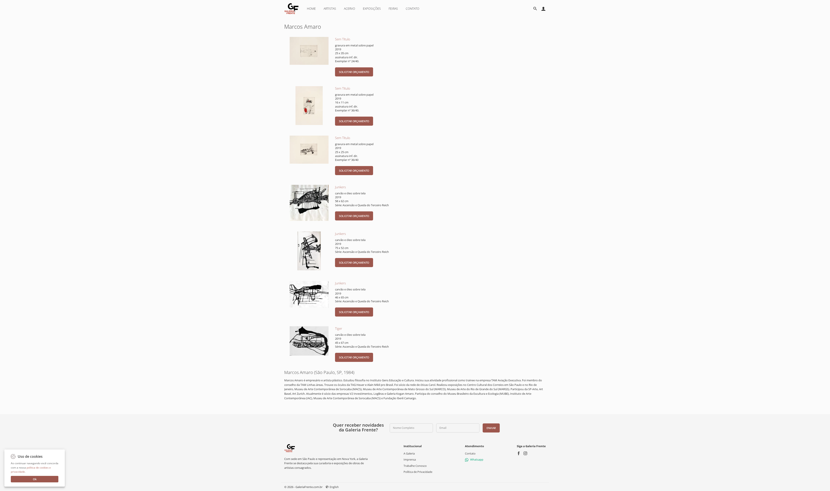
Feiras (393, 8)
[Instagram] (525, 453)
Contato (412, 8)
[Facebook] (518, 453)
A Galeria (409, 453)
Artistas (330, 8)
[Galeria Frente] (289, 448)
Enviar (491, 428)
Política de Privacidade (418, 472)
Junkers (340, 187)
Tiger (338, 328)
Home (311, 8)
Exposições (372, 8)
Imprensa (410, 459)
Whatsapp (476, 459)
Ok (35, 479)
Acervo (349, 8)
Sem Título (342, 39)
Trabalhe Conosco (415, 465)
